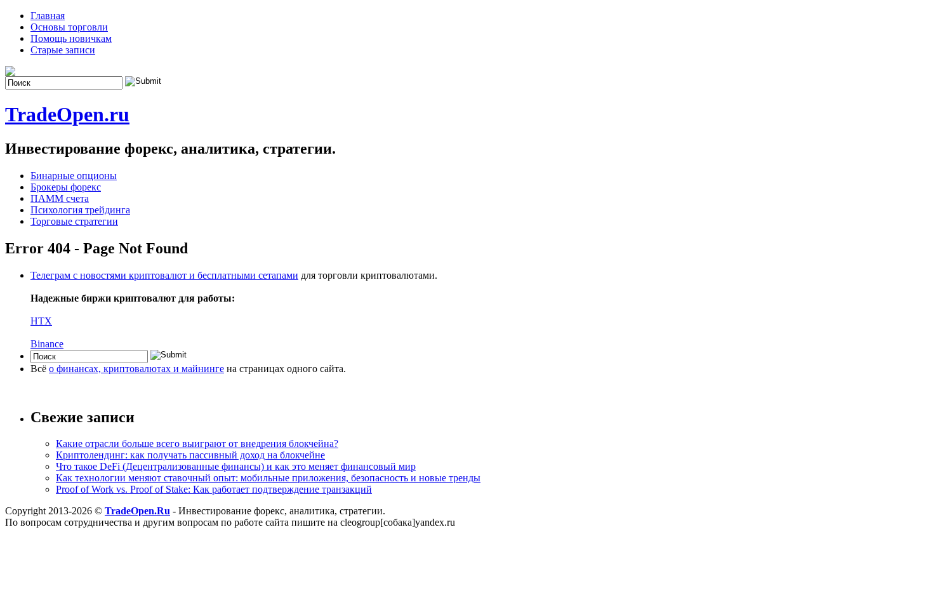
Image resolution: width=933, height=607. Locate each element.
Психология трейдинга (80, 209)
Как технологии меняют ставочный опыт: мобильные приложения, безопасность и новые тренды (268, 477)
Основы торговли (69, 27)
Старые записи (62, 49)
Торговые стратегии (74, 221)
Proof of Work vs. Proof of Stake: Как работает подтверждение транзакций (214, 489)
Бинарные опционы (73, 175)
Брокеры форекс (65, 187)
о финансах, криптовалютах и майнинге (136, 368)
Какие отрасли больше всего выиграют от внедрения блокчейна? (197, 443)
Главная (47, 15)
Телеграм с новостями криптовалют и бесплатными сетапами (164, 275)
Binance (46, 343)
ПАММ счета (59, 198)
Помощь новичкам (71, 38)
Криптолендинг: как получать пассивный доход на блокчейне (190, 455)
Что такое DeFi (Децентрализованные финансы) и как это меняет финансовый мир (236, 466)
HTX (41, 321)
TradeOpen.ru (67, 114)
